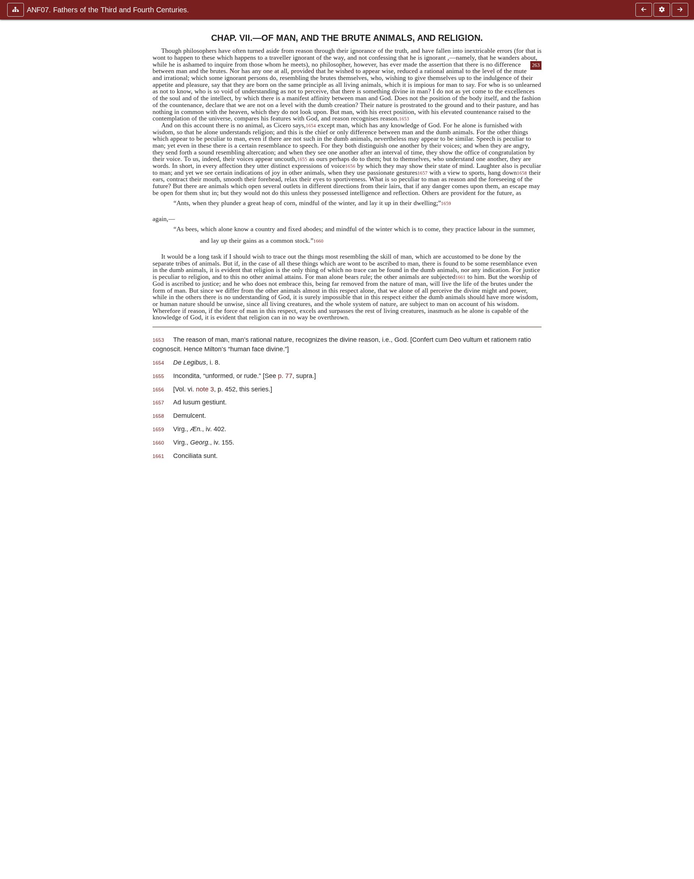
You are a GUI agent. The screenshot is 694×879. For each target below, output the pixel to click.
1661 (460, 277)
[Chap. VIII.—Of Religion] (680, 10)
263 (536, 65)
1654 (311, 125)
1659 (446, 203)
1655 (302, 159)
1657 (422, 173)
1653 (404, 119)
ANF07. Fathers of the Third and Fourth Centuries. (108, 10)
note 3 (205, 389)
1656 (350, 166)
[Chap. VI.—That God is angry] (643, 10)
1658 (522, 173)
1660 (318, 241)
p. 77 (285, 375)
